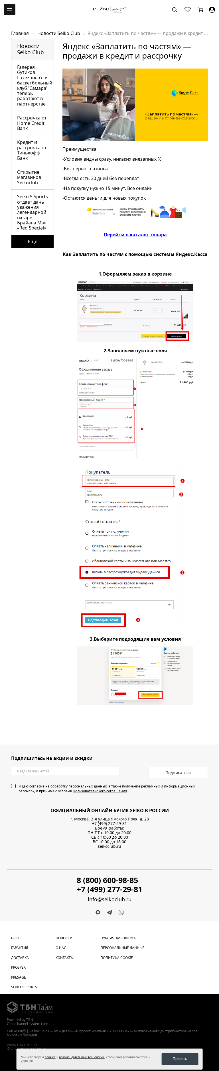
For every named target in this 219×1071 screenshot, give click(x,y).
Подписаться (178, 772)
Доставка (20, 957)
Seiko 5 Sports (24, 987)
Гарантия (19, 947)
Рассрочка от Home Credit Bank (32, 123)
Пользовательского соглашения (100, 791)
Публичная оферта (118, 938)
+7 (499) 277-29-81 (109, 823)
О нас (61, 947)
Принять (180, 1059)
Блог (15, 938)
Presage (18, 977)
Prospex (18, 967)
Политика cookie (116, 957)
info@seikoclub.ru (109, 899)
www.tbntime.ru (22, 1045)
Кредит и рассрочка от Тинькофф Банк (32, 150)
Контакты (65, 957)
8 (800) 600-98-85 (107, 880)
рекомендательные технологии (81, 1057)
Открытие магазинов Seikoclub (29, 177)
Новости (64, 938)
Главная (20, 33)
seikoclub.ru (109, 846)
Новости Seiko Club (58, 33)
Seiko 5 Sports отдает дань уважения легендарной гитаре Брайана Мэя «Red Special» (32, 212)
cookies (50, 1057)
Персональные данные (122, 947)
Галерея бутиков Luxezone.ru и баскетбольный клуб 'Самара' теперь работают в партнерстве (34, 85)
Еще (32, 241)
